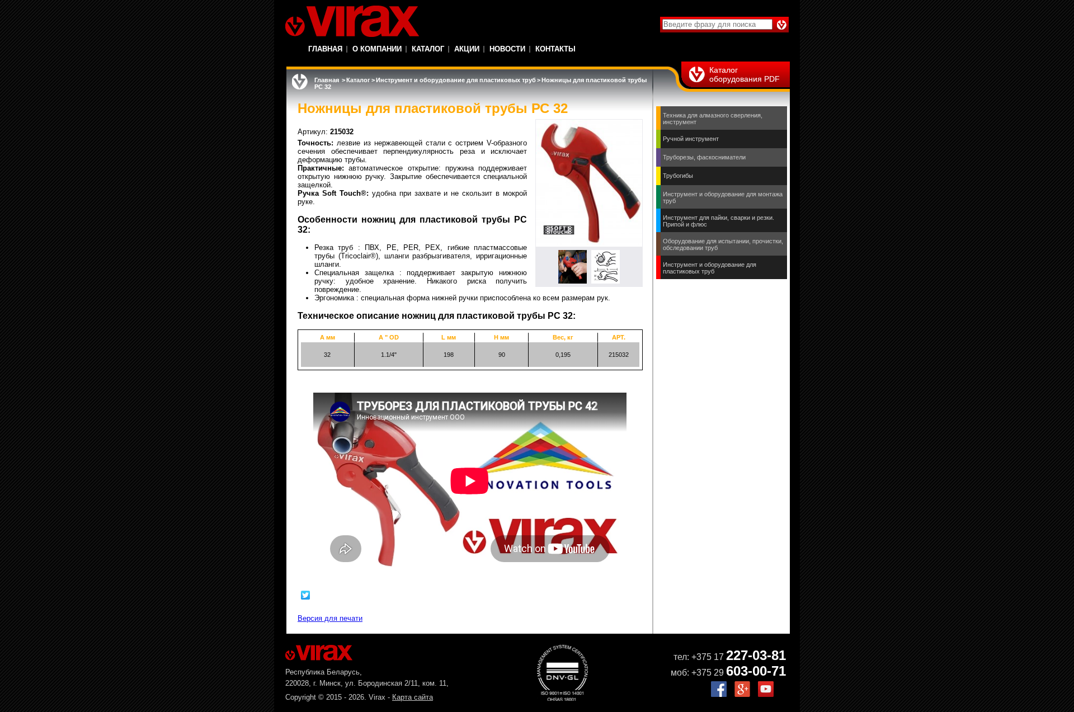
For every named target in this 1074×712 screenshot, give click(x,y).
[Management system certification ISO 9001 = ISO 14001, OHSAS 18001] (562, 698)
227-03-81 (756, 655)
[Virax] (352, 21)
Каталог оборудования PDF (744, 74)
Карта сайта (412, 697)
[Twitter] (306, 595)
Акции (466, 49)
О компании (377, 49)
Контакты (555, 49)
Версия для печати (330, 618)
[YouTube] (766, 694)
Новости (507, 49)
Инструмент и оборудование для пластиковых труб (456, 80)
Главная (325, 49)
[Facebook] (719, 694)
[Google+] (742, 694)
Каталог (428, 49)
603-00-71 (756, 670)
